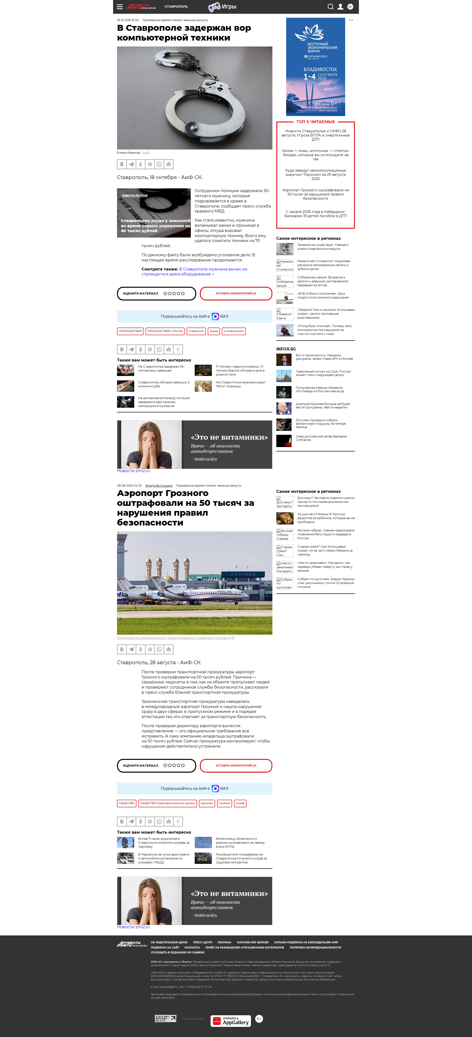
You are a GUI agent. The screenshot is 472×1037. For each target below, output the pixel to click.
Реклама (224, 942)
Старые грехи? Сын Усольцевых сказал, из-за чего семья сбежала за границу (325, 550)
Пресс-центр (202, 942)
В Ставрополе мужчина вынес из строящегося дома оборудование (194, 272)
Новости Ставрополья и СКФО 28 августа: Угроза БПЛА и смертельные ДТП (315, 135)
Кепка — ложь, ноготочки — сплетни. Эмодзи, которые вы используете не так (315, 155)
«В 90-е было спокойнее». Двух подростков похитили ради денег (323, 295)
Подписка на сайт (165, 947)
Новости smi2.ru (133, 470)
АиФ (146, 152)
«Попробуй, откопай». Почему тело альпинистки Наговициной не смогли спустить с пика (324, 330)
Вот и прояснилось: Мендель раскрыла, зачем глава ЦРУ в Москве (324, 357)
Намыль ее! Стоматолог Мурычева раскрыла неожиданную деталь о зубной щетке (323, 265)
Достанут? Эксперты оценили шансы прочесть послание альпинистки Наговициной (325, 502)
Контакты (192, 947)
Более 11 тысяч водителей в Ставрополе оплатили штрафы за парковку (164, 842)
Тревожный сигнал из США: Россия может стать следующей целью (323, 373)
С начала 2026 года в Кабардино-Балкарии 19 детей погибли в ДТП (315, 214)
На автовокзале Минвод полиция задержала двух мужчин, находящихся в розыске (164, 402)
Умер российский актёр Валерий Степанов (321, 438)
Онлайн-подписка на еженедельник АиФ (306, 942)
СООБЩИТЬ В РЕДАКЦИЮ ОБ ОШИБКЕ (178, 952)
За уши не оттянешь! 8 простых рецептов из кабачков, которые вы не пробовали (326, 518)
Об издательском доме (169, 942)
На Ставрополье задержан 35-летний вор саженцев (161, 368)
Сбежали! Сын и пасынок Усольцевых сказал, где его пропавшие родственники (326, 313)
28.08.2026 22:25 (129, 485)
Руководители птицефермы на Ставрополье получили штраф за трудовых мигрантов (241, 858)
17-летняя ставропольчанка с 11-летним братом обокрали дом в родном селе (240, 370)
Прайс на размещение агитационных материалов (244, 947)
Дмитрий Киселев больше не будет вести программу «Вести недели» (323, 405)
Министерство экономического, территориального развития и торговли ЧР (176, 638)
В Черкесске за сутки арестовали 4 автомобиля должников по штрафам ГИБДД (163, 858)
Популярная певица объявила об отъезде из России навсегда (320, 389)
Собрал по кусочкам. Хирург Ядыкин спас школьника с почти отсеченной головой (325, 583)
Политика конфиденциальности (315, 947)
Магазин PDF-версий (252, 942)
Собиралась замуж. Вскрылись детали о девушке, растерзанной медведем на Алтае (322, 281)
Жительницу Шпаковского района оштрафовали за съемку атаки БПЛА (240, 842)
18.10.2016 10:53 (128, 20)
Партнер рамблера (193, 1018)
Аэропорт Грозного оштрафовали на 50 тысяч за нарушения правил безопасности (315, 194)
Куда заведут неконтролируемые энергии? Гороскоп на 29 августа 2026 (315, 174)
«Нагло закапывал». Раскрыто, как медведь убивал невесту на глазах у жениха (325, 566)
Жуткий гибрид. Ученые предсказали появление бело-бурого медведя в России (326, 534)
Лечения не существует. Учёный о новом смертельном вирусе (323, 247)
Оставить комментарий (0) (236, 293)
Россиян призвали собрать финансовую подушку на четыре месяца (321, 424)
